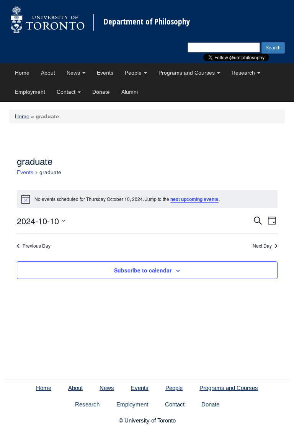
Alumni (129, 92)
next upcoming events (194, 199)
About (48, 73)
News (74, 73)
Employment (30, 92)
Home (22, 73)
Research (244, 73)
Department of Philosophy (147, 21)
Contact (67, 92)
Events (105, 73)
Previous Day (37, 246)
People (134, 73)
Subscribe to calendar (143, 270)
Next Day (262, 246)
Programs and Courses (187, 73)
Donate (101, 92)
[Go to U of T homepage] (47, 20)
